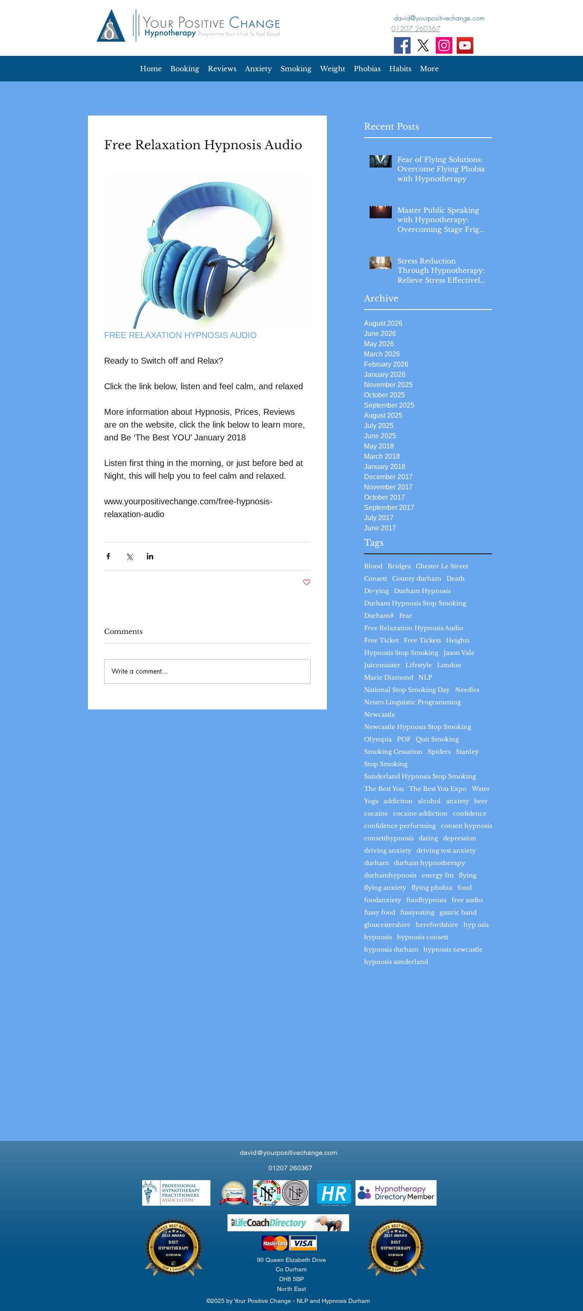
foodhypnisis (426, 900)
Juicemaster (382, 665)
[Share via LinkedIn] (150, 556)
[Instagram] (444, 45)
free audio (467, 900)
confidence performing (400, 826)
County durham (416, 578)
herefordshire (437, 925)
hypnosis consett (422, 937)
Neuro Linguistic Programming (412, 702)
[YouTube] (465, 45)
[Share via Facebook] (108, 556)
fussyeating (417, 912)
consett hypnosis (466, 826)
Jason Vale (459, 653)
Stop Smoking (386, 764)
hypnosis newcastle (453, 949)
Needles (467, 690)
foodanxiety (382, 900)
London (449, 665)
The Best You (384, 789)
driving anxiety (387, 850)
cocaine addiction (420, 813)
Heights (457, 640)
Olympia (378, 739)
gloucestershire (387, 925)
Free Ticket (381, 640)
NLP (425, 677)
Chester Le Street (442, 566)
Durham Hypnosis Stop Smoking (415, 603)
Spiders (439, 751)
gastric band (458, 912)
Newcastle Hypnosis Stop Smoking (417, 727)
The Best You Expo (437, 789)
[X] (423, 45)
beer (481, 801)
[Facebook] (402, 45)
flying (467, 875)
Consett (375, 578)
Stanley (467, 751)
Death (455, 578)
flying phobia (431, 887)
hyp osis (476, 925)
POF (404, 739)
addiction (398, 801)
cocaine (376, 813)
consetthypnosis (389, 838)
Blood (373, 566)
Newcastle (379, 714)
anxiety (457, 801)
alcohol (429, 801)
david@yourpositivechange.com (288, 1153)
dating (428, 838)
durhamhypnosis (390, 875)
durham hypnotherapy (429, 863)
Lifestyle (418, 665)
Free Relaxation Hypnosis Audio (413, 628)
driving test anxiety (446, 850)
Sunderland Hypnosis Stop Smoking (420, 776)
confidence (470, 813)
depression (459, 838)
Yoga (371, 801)
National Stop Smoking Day (407, 690)
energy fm (438, 875)
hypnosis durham (391, 949)
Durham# (379, 615)
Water (481, 789)
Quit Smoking (437, 739)
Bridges (399, 566)
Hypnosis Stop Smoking (401, 653)
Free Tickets (422, 640)
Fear (405, 615)
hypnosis (378, 937)
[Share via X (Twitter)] (129, 556)
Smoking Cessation (393, 751)
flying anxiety (385, 887)
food (465, 887)
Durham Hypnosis (422, 591)
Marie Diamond (388, 677)
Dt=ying (376, 591)
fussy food (379, 912)
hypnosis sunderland (396, 962)
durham (376, 863)
